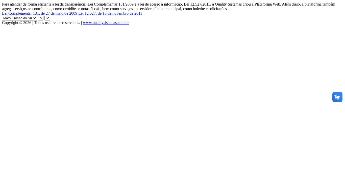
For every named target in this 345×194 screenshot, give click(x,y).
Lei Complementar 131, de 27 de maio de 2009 (39, 13)
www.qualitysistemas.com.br (106, 22)
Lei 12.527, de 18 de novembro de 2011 (110, 13)
